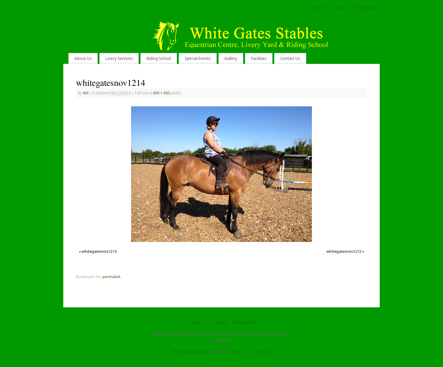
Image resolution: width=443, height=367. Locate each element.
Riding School (158, 58)
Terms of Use (245, 322)
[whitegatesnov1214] (221, 174)
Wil (85, 93)
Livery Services (119, 58)
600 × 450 (161, 93)
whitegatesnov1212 (343, 251)
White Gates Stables (189, 351)
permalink (111, 276)
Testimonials (365, 7)
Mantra (239, 351)
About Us (83, 58)
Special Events (198, 58)
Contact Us (317, 7)
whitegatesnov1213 (99, 251)
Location (340, 7)
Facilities (258, 58)
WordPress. (261, 351)
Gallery (230, 58)
